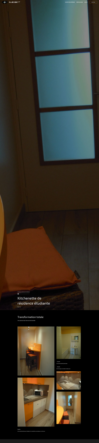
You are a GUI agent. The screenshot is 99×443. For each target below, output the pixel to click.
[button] (93, 2)
